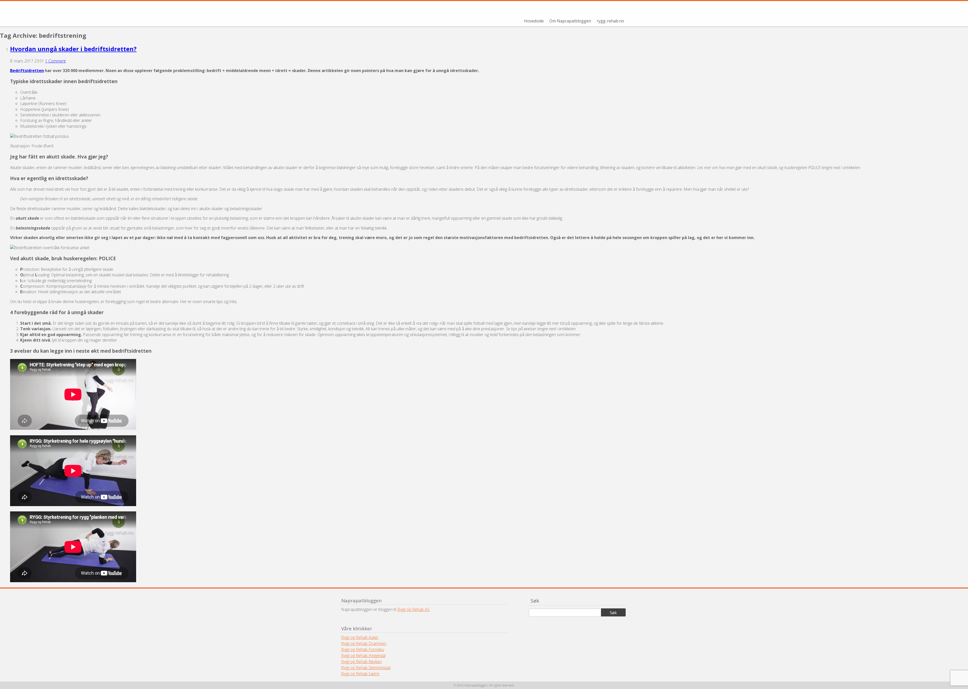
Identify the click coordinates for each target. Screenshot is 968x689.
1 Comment (55, 61)
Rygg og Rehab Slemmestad (365, 667)
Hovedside (534, 21)
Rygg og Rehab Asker (360, 637)
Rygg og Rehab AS (413, 609)
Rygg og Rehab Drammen (363, 643)
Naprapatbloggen (395, 14)
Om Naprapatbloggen (570, 21)
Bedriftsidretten (27, 70)
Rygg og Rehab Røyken (361, 661)
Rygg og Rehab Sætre (360, 673)
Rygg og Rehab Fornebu (362, 649)
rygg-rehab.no (610, 21)
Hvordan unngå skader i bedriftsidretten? (73, 49)
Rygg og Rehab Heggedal (363, 655)
